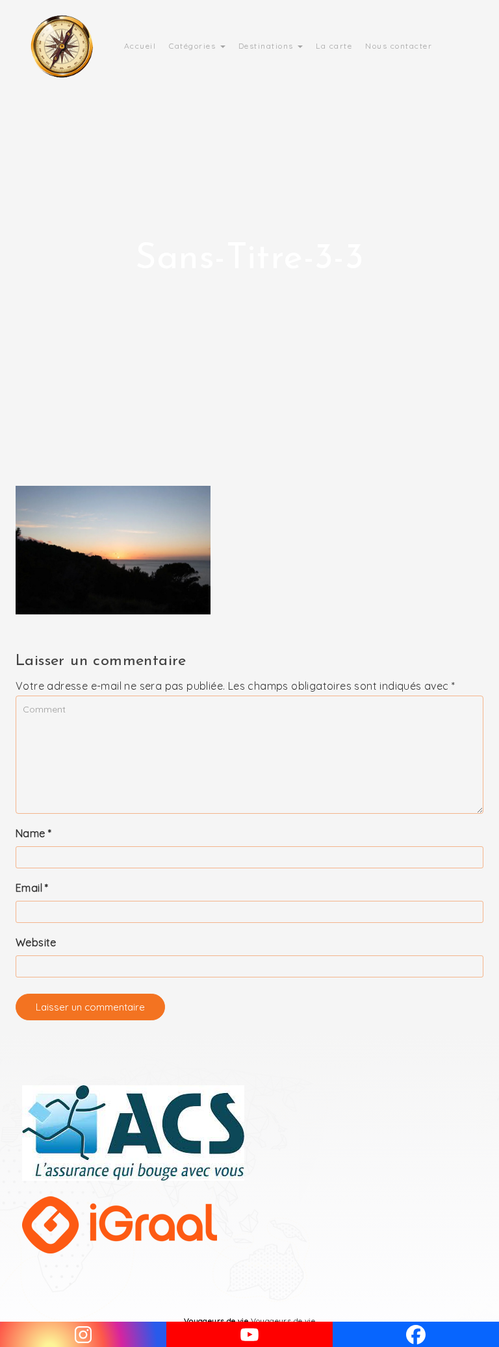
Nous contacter (398, 46)
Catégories (194, 46)
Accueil (140, 46)
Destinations (267, 46)
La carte (334, 46)
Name (33, 833)
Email (32, 887)
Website (36, 942)
